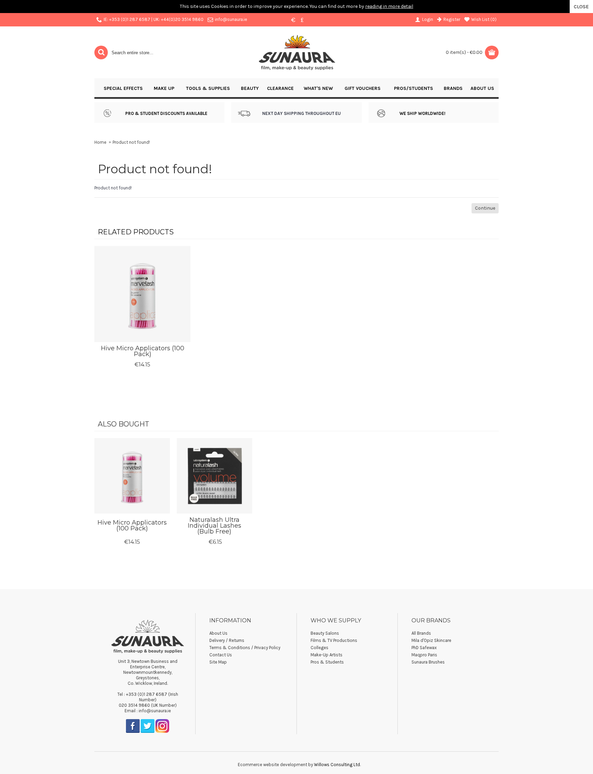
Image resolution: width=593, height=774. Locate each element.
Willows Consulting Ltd (337, 764)
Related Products (136, 232)
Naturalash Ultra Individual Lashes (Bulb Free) (214, 525)
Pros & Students (327, 662)
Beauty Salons (325, 633)
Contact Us (220, 654)
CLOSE (581, 6)
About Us (218, 633)
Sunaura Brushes (428, 662)
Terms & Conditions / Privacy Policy (244, 647)
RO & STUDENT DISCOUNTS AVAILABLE (167, 113)
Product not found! (131, 142)
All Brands (421, 633)
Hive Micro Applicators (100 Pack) (142, 351)
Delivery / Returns (226, 640)
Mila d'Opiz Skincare (431, 640)
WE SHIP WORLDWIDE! (422, 113)
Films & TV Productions (334, 640)
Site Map (218, 662)
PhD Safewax (424, 647)
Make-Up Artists (326, 654)
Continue (485, 208)
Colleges (319, 647)
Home (100, 142)
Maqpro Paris (424, 654)
